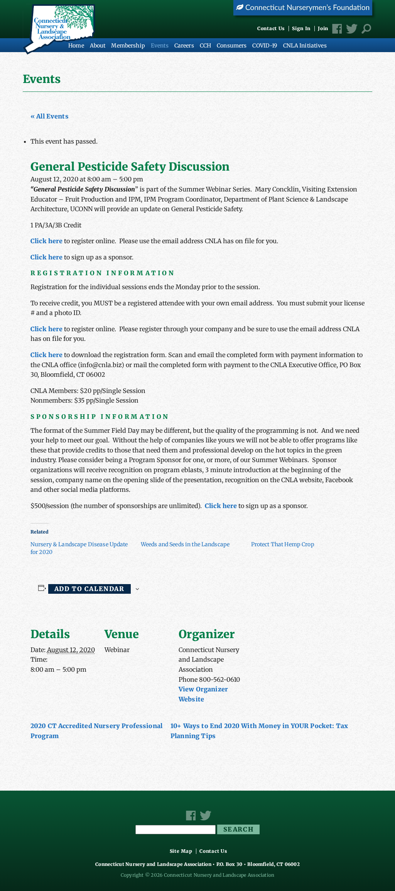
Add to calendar (89, 589)
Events (160, 45)
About (98, 45)
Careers (184, 45)
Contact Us (271, 28)
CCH (205, 45)
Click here (46, 241)
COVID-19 (264, 45)
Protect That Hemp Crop (282, 544)
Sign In (301, 28)
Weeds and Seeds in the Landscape (185, 544)
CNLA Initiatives (305, 45)
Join (323, 28)
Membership (128, 45)
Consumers (231, 45)
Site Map (181, 851)
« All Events (49, 116)
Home (76, 45)
